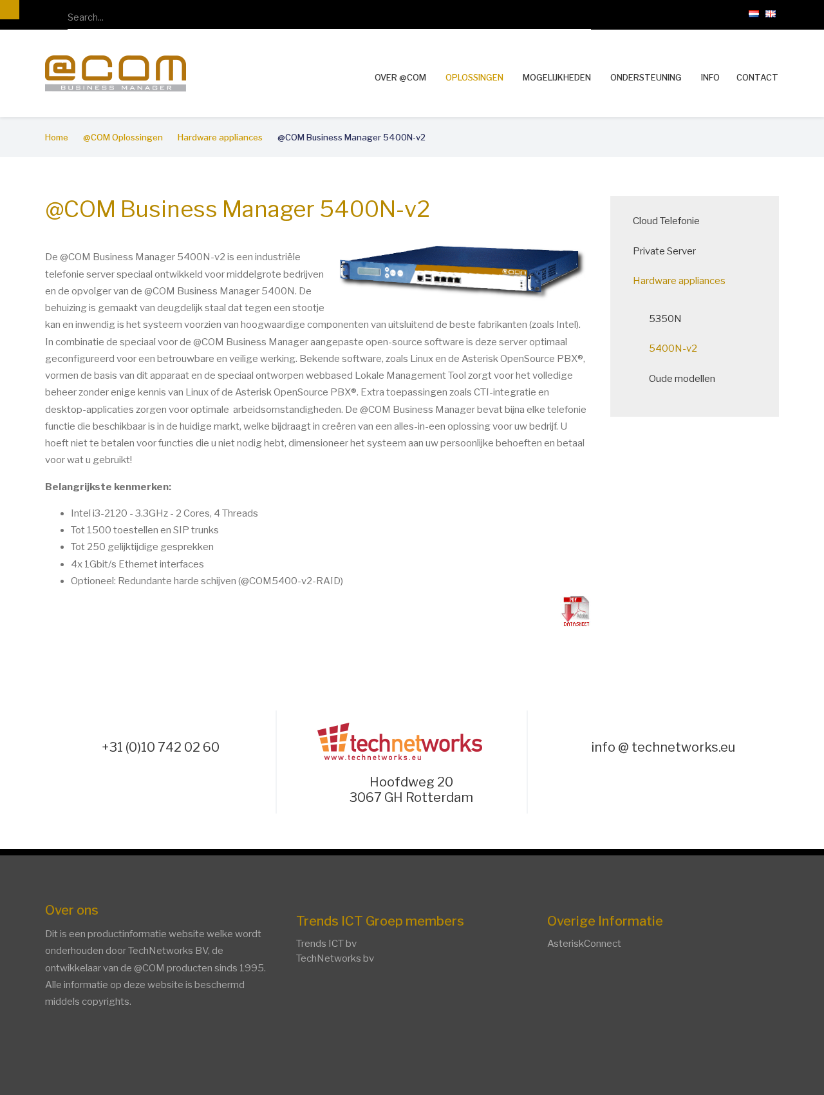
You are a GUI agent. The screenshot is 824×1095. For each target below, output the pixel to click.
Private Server (664, 251)
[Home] (115, 72)
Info (710, 77)
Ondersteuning (646, 77)
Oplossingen (474, 77)
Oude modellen (682, 379)
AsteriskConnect (584, 943)
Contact (757, 77)
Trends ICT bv (326, 943)
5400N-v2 (673, 348)
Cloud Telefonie (666, 221)
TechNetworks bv (335, 958)
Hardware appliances (679, 281)
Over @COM (400, 77)
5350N (665, 319)
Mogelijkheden (557, 77)
